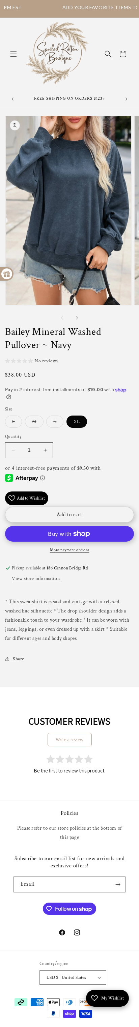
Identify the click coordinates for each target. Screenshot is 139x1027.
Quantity (13, 437)
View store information (36, 579)
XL (77, 422)
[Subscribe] (117, 884)
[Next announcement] (126, 99)
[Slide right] (77, 317)
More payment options (69, 549)
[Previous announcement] (12, 99)
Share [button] (18, 659)
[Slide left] (62, 317)
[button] (13, 53)
